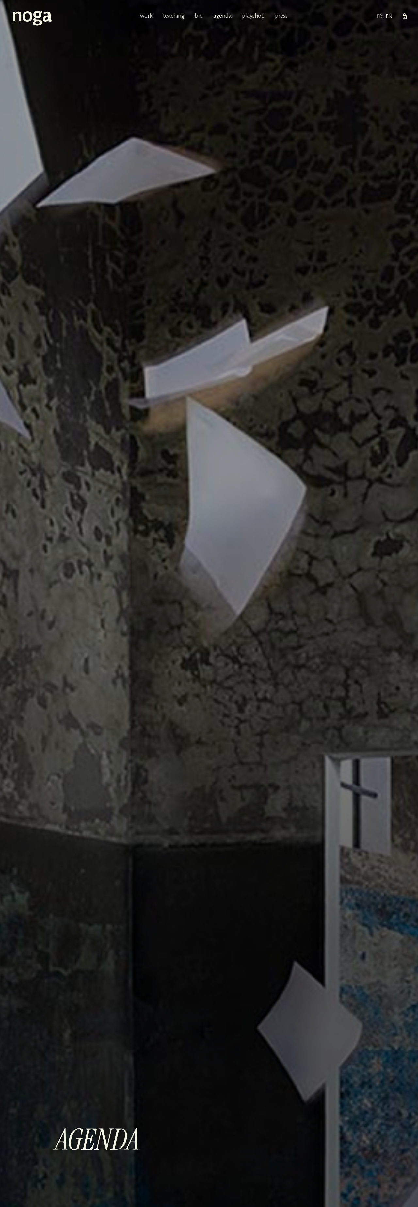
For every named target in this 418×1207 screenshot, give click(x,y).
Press (281, 16)
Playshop (253, 16)
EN (389, 16)
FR (380, 16)
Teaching (173, 16)
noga (31, 16)
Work (146, 16)
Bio (199, 16)
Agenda (222, 16)
